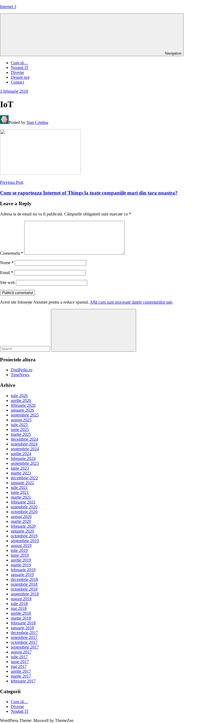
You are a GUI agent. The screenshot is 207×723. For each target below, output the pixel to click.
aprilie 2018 (21, 613)
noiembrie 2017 (24, 637)
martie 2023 (21, 473)
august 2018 (21, 598)
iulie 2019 (19, 550)
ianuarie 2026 (22, 410)
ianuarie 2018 (22, 627)
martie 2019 (21, 565)
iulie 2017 (19, 656)
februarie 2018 (23, 623)
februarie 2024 (23, 458)
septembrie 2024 (25, 449)
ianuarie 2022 (22, 482)
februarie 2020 (23, 526)
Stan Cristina (37, 122)
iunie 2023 (20, 468)
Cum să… (19, 62)
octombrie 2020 (24, 511)
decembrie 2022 (24, 478)
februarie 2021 (23, 502)
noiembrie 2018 (24, 584)
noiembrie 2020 (24, 507)
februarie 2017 (23, 681)
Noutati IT (20, 67)
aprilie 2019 (21, 560)
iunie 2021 (20, 492)
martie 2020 (21, 521)
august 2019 (21, 545)
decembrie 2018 (24, 579)
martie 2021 (21, 497)
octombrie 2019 (24, 536)
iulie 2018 (19, 603)
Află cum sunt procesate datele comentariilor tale (131, 302)
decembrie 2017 (24, 632)
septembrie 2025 (25, 415)
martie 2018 (21, 618)
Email (6, 272)
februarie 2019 (23, 569)
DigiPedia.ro (21, 370)
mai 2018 (19, 608)
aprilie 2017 (21, 671)
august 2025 (21, 420)
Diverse (17, 72)
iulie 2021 (19, 487)
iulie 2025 (19, 424)
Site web (7, 282)
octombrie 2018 (24, 589)
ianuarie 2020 (22, 531)
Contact (17, 82)
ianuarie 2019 (22, 574)
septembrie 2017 (25, 647)
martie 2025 (21, 434)
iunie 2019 (20, 555)
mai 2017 (19, 666)
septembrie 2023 (25, 463)
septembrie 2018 (25, 594)
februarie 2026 (23, 405)
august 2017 (21, 652)
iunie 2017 (20, 661)
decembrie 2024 (24, 439)
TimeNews (20, 374)
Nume (7, 262)
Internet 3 (8, 6)
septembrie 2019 (25, 540)
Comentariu (11, 253)
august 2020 (21, 516)
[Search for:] (25, 348)
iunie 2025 (20, 429)
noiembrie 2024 (24, 444)
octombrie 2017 (24, 642)
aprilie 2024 (21, 453)
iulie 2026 (19, 395)
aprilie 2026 (21, 400)
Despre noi (20, 77)
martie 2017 (21, 676)
